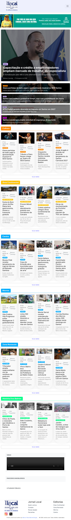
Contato (31, 507)
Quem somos (32, 505)
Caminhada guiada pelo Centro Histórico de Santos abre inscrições (61, 265)
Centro (55, 512)
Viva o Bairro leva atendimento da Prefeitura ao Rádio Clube (26, 371)
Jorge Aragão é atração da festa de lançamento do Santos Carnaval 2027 (62, 155)
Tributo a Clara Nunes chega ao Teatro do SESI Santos (26, 157)
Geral (4, 96)
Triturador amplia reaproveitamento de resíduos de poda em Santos (8, 372)
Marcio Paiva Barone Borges (30, 517)
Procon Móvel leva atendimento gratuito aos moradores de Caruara (26, 209)
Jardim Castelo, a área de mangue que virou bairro (62, 426)
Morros (55, 510)
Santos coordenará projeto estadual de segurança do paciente (29, 120)
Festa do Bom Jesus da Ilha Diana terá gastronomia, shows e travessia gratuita (8, 208)
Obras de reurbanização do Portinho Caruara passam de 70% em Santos (62, 209)
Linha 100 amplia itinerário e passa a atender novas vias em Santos (26, 319)
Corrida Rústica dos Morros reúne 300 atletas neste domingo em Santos (62, 319)
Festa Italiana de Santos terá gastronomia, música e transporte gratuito (44, 263)
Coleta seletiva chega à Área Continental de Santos (44, 211)
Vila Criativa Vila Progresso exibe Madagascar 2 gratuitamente (8, 318)
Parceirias (31, 512)
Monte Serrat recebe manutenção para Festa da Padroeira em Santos (43, 317)
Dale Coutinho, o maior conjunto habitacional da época (26, 425)
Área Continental (58, 505)
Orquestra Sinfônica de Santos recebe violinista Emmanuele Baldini (44, 157)
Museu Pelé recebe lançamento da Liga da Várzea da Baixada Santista (8, 265)
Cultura (5, 85)
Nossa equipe (32, 510)
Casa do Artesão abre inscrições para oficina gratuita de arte (26, 266)
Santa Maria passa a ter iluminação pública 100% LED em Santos (62, 374)
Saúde (4, 117)
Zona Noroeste (58, 507)
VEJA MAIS (35, 177)
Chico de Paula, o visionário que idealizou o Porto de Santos (8, 423)
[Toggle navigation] (67, 6)
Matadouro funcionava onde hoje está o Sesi (44, 424)
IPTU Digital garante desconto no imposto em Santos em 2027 (29, 109)
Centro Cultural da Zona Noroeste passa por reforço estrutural (44, 370)
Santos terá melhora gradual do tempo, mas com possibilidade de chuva (33, 99)
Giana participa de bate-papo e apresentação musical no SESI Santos (32, 88)
